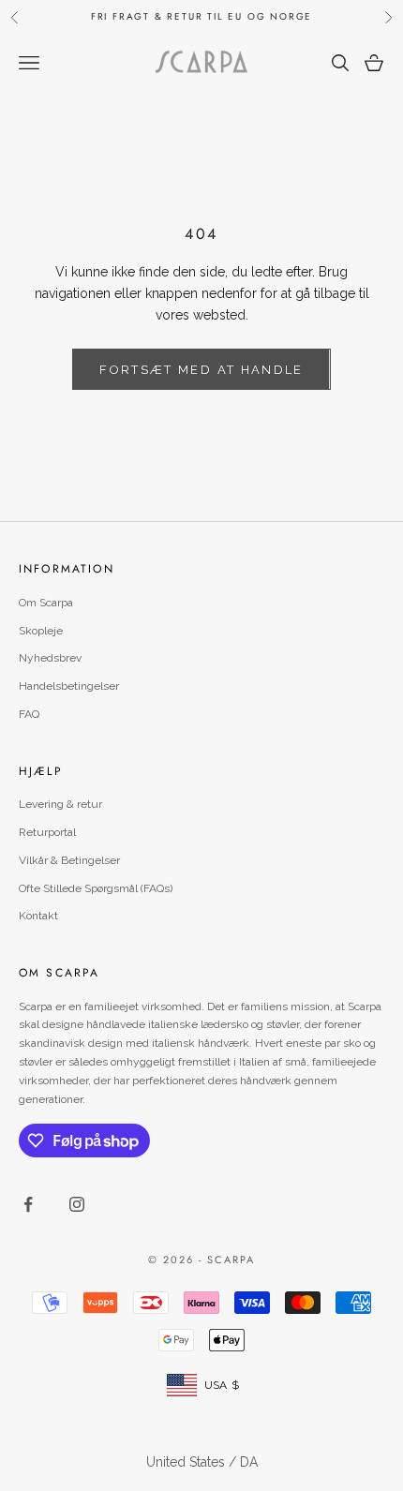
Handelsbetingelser (69, 686)
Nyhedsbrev (50, 657)
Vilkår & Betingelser (69, 860)
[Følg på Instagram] (76, 1204)
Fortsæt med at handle (201, 370)
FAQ (29, 714)
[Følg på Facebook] (28, 1204)
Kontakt (38, 915)
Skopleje (41, 630)
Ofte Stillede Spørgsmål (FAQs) (95, 888)
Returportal (47, 832)
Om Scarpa (46, 602)
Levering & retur (60, 804)
